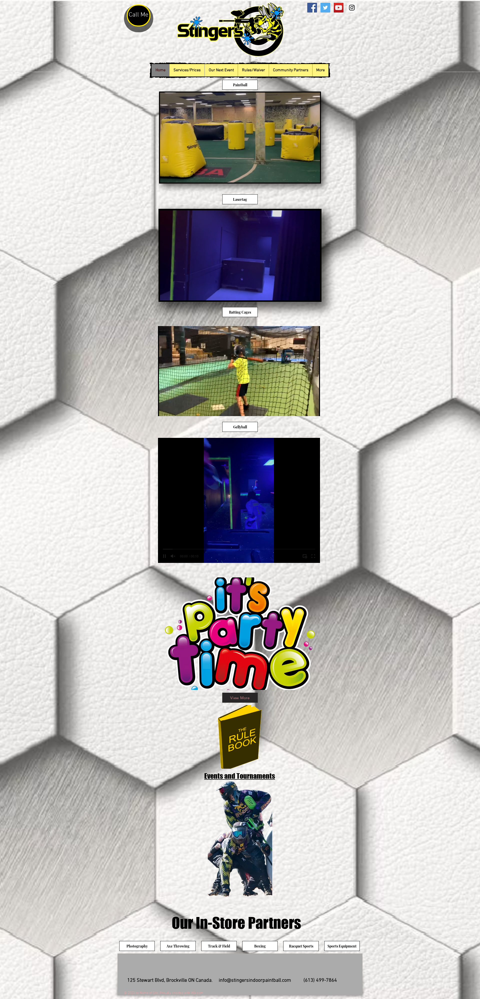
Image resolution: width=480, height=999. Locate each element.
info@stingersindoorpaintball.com (255, 980)
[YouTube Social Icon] (339, 8)
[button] (313, 177)
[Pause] (164, 409)
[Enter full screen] (313, 409)
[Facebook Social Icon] (312, 8)
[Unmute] (173, 409)
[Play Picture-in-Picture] (305, 409)
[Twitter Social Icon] (325, 8)
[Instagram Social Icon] (352, 8)
